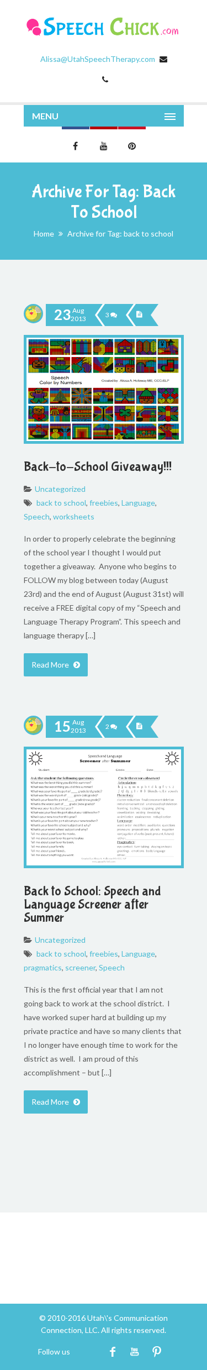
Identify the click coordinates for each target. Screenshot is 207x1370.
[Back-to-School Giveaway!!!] (139, 315)
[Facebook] (113, 1351)
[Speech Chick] (104, 26)
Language (138, 502)
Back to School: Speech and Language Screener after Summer (92, 904)
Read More (51, 664)
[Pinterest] (157, 1351)
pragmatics (43, 967)
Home (44, 233)
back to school (61, 502)
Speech (37, 516)
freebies (103, 502)
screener (80, 967)
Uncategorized (60, 489)
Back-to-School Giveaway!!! (98, 466)
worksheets (73, 516)
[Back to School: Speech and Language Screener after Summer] (139, 727)
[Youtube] (135, 1351)
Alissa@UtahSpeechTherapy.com (97, 59)
